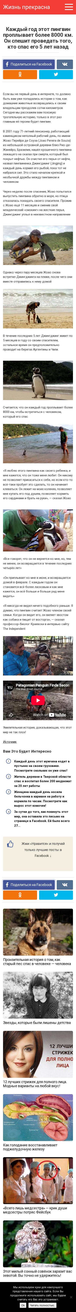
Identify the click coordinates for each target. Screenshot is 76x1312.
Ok (23, 1305)
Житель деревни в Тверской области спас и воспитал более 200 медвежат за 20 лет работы (43, 781)
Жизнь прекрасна (26, 7)
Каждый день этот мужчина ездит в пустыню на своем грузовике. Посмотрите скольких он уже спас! (42, 766)
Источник (10, 742)
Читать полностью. (42, 1305)
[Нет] (71, 1297)
